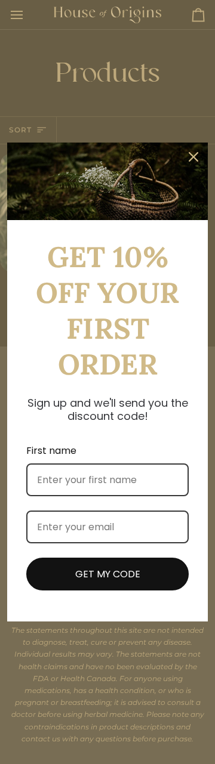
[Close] (193, 157)
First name (51, 450)
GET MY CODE (107, 574)
